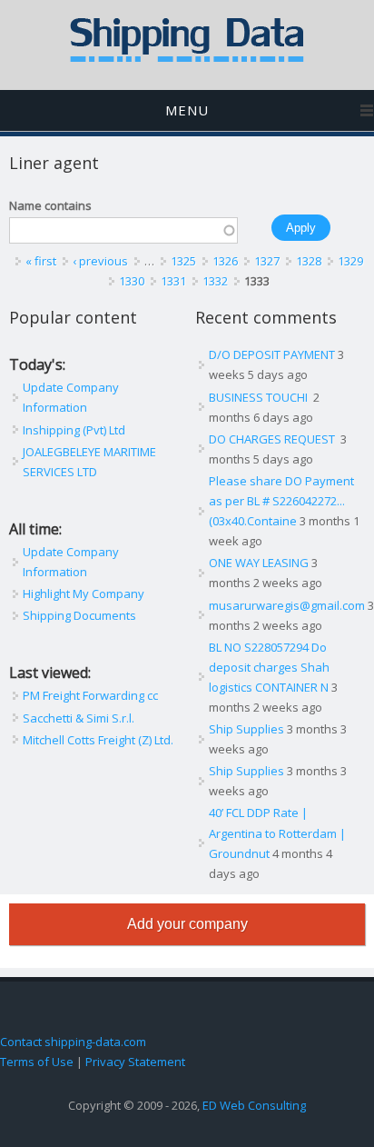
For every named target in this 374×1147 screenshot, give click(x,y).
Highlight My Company (83, 593)
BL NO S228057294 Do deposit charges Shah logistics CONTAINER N (269, 667)
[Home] (187, 58)
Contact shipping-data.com (73, 1041)
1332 (215, 281)
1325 (183, 261)
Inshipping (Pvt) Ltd (74, 430)
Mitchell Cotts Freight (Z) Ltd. (98, 740)
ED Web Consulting (254, 1105)
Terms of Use (37, 1061)
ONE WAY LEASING (259, 562)
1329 (350, 261)
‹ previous (100, 261)
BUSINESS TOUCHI (259, 397)
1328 (308, 261)
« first (40, 261)
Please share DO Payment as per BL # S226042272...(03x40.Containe (281, 501)
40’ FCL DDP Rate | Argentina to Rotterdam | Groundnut (277, 832)
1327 (267, 261)
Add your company (187, 924)
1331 (173, 281)
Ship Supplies (246, 729)
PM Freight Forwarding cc (90, 695)
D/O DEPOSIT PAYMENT (272, 354)
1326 (225, 261)
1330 (131, 281)
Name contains (50, 205)
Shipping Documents (79, 615)
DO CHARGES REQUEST (273, 439)
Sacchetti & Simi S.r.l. (78, 718)
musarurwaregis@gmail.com (287, 605)
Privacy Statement (135, 1061)
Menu (187, 110)
